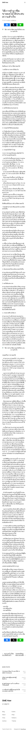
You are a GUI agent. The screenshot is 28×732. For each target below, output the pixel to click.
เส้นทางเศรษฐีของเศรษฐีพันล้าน (9, 678)
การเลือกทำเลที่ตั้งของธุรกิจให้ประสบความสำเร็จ (11, 690)
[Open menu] (25, 2)
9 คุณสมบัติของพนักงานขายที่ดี (19, 654)
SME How (5, 2)
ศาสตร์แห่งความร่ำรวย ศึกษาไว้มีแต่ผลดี (10, 684)
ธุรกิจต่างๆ (13, 20)
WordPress (23, 729)
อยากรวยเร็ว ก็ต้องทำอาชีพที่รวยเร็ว (8, 654)
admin (8, 20)
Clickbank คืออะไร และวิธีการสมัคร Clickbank (11, 672)
